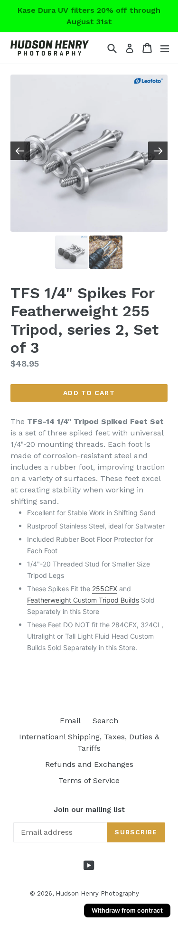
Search (105, 720)
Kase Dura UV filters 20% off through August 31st (89, 16)
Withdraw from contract (127, 910)
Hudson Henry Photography (97, 893)
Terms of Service (89, 780)
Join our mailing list (89, 809)
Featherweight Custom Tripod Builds (83, 600)
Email (70, 720)
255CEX (104, 589)
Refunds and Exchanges (89, 764)
